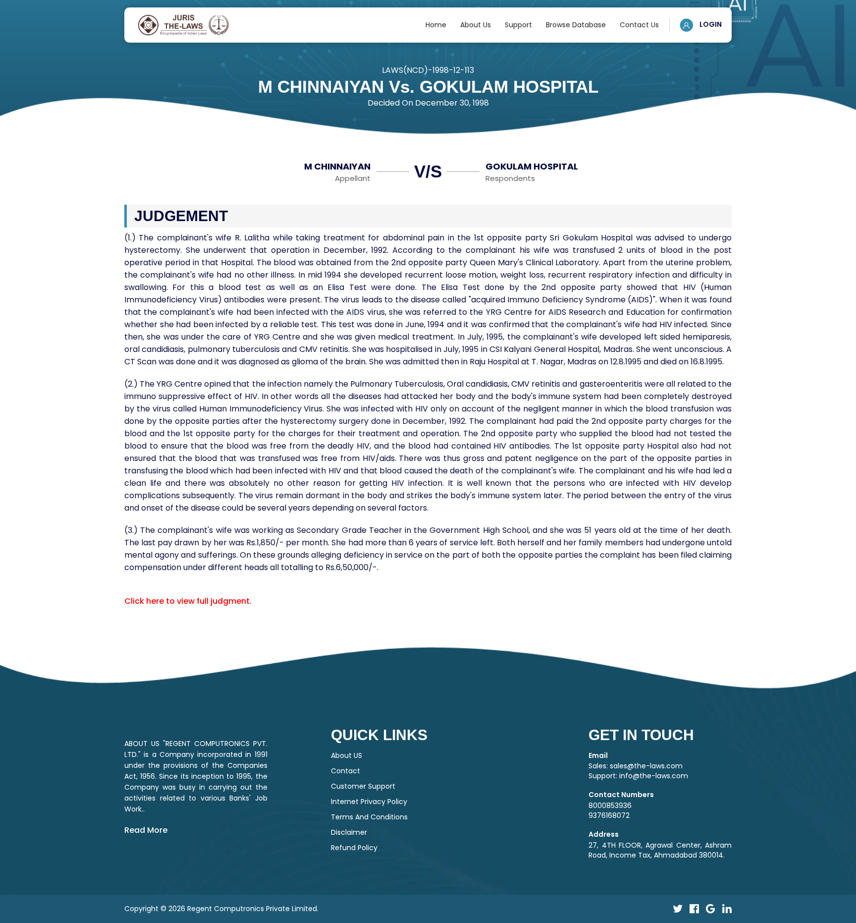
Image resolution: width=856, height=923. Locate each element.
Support (518, 25)
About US (346, 755)
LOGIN (710, 24)
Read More (145, 830)
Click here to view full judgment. (188, 601)
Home (436, 25)
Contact (345, 771)
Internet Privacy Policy (369, 802)
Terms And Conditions (369, 817)
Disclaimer (349, 832)
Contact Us (639, 25)
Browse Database (576, 25)
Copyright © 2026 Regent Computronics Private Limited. (221, 909)
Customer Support (363, 786)
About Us (475, 25)
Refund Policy (354, 848)
